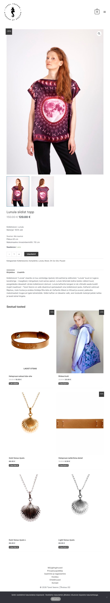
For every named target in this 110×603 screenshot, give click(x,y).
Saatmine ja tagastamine (55, 574)
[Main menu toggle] (104, 11)
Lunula (41, 261)
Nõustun (55, 599)
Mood (47, 261)
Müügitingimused (55, 568)
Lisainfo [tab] (20, 272)
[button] (99, 33)
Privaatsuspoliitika (55, 571)
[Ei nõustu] (106, 597)
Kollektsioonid (22, 261)
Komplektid (33, 261)
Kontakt (55, 583)
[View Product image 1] (18, 191)
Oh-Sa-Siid (54, 261)
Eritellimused (55, 580)
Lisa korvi (31, 254)
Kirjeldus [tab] (11, 272)
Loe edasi (14, 383)
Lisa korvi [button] (63, 383)
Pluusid (62, 261)
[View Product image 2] (42, 191)
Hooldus (55, 577)
